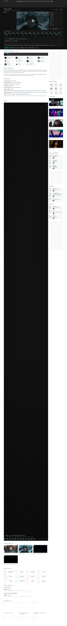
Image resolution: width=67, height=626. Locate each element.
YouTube (51, 89)
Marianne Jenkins (14, 90)
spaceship (28, 95)
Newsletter (56, 93)
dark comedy (13, 95)
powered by (5, 53)
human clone (41, 95)
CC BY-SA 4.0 (22, 590)
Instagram (61, 85)
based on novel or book (7, 95)
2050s (45, 95)
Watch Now (19, 82)
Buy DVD (17, 84)
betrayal (17, 95)
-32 (8, 10)
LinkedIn (56, 89)
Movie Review (55, 156)
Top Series (51, 204)
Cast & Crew (6, 568)
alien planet (37, 95)
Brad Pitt (23, 90)
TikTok (51, 93)
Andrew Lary (33, 90)
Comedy (20, 38)
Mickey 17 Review (8, 68)
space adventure (32, 95)
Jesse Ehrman (43, 90)
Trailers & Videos (7, 543)
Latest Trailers (52, 96)
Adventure (17, 38)
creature (20, 95)
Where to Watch (9, 51)
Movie (11, 10)
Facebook (5, 41)
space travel (23, 95)
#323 (6, 10)
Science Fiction (24, 38)
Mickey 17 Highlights (8, 31)
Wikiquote (10, 590)
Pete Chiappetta (27, 90)
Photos (5, 101)
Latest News (6, 600)
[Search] (52, 1)
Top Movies (51, 186)
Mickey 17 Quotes (8, 585)
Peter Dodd (19, 90)
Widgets (61, 93)
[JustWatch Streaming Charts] (4, 10)
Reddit (7, 41)
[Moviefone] (9, 1)
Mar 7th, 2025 (13, 38)
